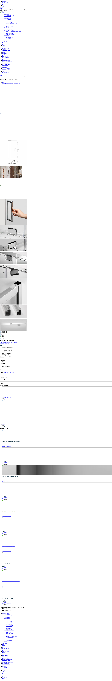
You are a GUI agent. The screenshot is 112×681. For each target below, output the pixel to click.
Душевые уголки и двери (9, 33)
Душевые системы (6, 27)
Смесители (5, 620)
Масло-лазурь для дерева (5, 69)
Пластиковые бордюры (5, 72)
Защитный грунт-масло (5, 63)
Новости (3, 4)
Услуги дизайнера (4, 677)
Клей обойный (4, 49)
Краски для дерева (5, 54)
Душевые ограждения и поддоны (9, 30)
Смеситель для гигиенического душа (11, 23)
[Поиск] (24, 9)
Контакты (3, 5)
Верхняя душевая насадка (9, 635)
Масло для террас (4, 66)
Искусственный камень (7, 16)
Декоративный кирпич (5, 13)
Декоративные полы (5, 650)
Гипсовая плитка (6, 616)
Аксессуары (5, 41)
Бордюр (3, 71)
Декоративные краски (5, 51)
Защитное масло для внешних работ (7, 62)
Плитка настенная (5, 56)
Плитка (3, 44)
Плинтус (3, 52)
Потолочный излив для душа (10, 638)
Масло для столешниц (5, 665)
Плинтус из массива (5, 53)
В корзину (2, 357)
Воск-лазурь (4, 661)
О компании (4, 1)
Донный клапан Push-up (9, 26)
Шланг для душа (8, 639)
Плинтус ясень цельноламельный (7, 59)
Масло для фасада (4, 67)
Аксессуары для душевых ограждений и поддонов (13, 31)
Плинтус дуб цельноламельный (7, 61)
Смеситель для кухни (9, 624)
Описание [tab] (3, 360)
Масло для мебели (5, 65)
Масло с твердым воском (6, 68)
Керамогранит (4, 654)
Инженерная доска (5, 642)
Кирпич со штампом (7, 17)
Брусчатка (3, 70)
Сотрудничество (4, 676)
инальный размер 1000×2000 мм (9, 372)
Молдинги (3, 646)
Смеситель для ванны (9, 22)
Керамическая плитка (5, 57)
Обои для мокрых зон (5, 48)
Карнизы (3, 46)
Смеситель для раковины (9, 25)
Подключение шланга (9, 38)
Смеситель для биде (9, 21)
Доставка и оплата (5, 2)
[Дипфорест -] (2, 7)
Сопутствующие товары (7, 19)
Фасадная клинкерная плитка (6, 657)
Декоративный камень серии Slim (9, 15)
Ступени (3, 45)
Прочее (3, 673)
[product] (57, 391)
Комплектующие (6, 35)
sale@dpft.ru (5, 609)
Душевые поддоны (8, 32)
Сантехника (4, 20)
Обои (3, 47)
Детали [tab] (3, 361)
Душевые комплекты (9, 627)
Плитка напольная (5, 55)
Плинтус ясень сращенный (6, 658)
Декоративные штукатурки (6, 50)
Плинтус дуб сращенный (6, 60)
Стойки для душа (8, 28)
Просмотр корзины (7, 357)
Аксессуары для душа (9, 29)
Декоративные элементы (7, 18)
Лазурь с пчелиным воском (6, 64)
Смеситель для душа (9, 623)
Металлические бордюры (6, 672)
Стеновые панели (4, 43)
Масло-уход (4, 669)
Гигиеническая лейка (9, 40)
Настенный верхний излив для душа (11, 36)
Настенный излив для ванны (10, 37)
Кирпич (3, 42)
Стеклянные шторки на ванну (10, 34)
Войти (3, 6)
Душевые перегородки (9, 631)
